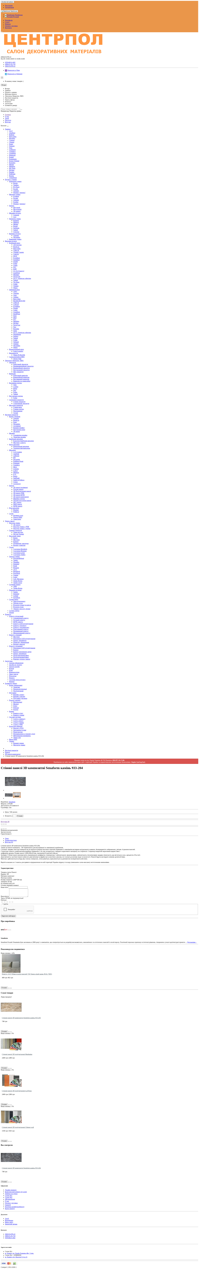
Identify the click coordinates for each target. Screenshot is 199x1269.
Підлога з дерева (11, 179)
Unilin (15, 284)
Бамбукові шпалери (16, 439)
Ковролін (12, 374)
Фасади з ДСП (18, 728)
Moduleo (16, 275)
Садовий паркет (15, 584)
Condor (15, 387)
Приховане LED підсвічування (24, 648)
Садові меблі (13, 599)
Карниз (15, 541)
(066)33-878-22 (10, 1234)
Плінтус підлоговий (16, 616)
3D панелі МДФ (19, 495)
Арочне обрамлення (16, 663)
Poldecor (16, 512)
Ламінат (8, 129)
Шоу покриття (18, 372)
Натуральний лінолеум (21, 370)
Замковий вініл (14, 290)
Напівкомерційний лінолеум (23, 366)
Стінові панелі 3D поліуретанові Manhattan (17, 1054)
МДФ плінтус (18, 622)
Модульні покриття (16, 405)
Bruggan (16, 568)
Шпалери (12, 450)
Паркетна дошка (15, 219)
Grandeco (12, 151)
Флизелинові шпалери (21, 446)
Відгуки (8, 122)
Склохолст (17, 484)
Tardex (15, 560)
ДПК (15, 586)
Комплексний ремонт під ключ (16, 1192)
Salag (15, 331)
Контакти (8, 28)
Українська (18, 15)
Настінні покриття (11, 415)
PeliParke (12, 174)
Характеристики (11, 840)
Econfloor (16, 258)
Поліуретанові (18, 691)
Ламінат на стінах (11, 1194)
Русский (16, 17)
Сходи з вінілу (18, 721)
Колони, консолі (19, 644)
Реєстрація (8, 5)
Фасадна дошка (14, 523)
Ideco (15, 467)
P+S (14, 474)
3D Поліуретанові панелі (22, 491)
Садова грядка (14, 611)
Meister (11, 164)
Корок (15, 538)
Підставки (12, 693)
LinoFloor (16, 273)
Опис (7, 838)
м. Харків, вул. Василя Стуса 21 (16, 1257)
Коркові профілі (18, 428)
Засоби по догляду (15, 665)
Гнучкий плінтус (19, 620)
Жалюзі (16, 704)
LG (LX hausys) (18, 271)
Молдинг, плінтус (19, 443)
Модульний (17, 209)
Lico (14, 217)
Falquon (12, 146)
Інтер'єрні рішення (15, 726)
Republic (16, 329)
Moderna (12, 166)
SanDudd (16, 478)
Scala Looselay (18, 351)
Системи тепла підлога (17, 680)
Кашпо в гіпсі (18, 713)
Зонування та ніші (19, 730)
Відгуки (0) (9, 842)
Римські (16, 708)
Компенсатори (14, 672)
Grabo (15, 265)
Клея (11, 670)
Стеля (11, 513)
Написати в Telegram (15, 74)
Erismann (16, 463)
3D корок (16, 431)
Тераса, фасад (10, 521)
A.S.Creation (17, 452)
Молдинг (16, 540)
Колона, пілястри (19, 545)
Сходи (11, 547)
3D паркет (17, 211)
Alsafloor (12, 133)
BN (14, 457)
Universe (16, 232)
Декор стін (17, 737)
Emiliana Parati (18, 461)
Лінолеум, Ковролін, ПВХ (14, 360)
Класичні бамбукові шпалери (23, 441)
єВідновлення (10, 1199)
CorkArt (16, 254)
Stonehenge (17, 334)
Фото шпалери (14, 444)
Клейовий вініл (14, 243)
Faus (10, 148)
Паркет (11, 206)
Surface (15, 336)
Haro (15, 316)
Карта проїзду (10, 1208)
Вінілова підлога (11, 241)
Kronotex (12, 163)
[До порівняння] (11, 1068)
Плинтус (8, 614)
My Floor (12, 168)
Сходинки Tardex (19, 555)
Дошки (11, 741)
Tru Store (16, 282)
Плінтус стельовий (15, 646)
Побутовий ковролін (20, 375)
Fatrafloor (16, 260)
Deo (14, 390)
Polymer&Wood (18, 558)
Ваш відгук (5, 896)
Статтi (7, 22)
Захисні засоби (14, 667)
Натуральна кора (19, 429)
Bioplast (16, 510)
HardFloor (16, 314)
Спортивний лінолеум (21, 403)
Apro (15, 295)
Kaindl (11, 157)
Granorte (16, 215)
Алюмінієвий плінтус (21, 618)
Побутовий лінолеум (20, 364)
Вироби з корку (18, 695)
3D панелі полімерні (20, 487)
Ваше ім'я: (4, 887)
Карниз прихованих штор (22, 652)
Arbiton (15, 297)
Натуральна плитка (16, 396)
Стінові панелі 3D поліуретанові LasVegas (17, 1091)
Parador (11, 172)
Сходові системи (15, 717)
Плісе (15, 706)
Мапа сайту (9, 1222)
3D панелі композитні (21, 497)
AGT (11, 131)
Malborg (16, 222)
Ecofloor (16, 196)
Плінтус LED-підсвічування (23, 624)
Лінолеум (12, 362)
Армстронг (17, 519)
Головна (8, 115)
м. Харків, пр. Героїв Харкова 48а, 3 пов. (19, 1253)
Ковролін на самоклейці (21, 381)
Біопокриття (13, 353)
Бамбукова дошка (15, 239)
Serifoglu (16, 228)
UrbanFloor (13, 178)
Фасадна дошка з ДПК (21, 527)
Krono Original (14, 161)
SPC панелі (17, 502)
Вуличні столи (18, 607)
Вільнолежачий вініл (16, 349)
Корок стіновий (14, 416)
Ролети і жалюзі (14, 700)
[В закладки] (9, 1068)
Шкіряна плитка (19, 499)
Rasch (15, 476)
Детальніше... (192, 942)
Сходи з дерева (18, 723)
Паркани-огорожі (15, 590)
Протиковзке (17, 411)
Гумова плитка (18, 409)
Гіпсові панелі (18, 489)
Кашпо (11, 711)
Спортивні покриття (16, 400)
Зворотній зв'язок (11, 1224)
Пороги (12, 678)
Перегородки (18, 732)
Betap (15, 388)
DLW (15, 256)
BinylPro (12, 138)
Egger (11, 144)
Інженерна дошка (15, 181)
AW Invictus (17, 245)
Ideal (14, 318)
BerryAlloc (12, 136)
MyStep (11, 170)
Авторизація (9, 7)
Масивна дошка (14, 194)
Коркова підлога (15, 234)
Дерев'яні (16, 687)
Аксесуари (9, 661)
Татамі (15, 413)
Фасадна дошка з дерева (21, 528)
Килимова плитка (15, 383)
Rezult (15, 183)
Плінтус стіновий (15, 635)
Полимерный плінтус (21, 631)
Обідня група (18, 603)
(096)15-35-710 (10, 1236)
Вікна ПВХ (13, 739)
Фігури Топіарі (18, 534)
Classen (11, 142)
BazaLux (16, 247)
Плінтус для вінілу (19, 625)
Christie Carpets (18, 252)
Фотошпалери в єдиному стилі (24, 734)
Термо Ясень (17, 581)
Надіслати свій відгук (8, 916)
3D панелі (16, 525)
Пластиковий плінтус (21, 629)
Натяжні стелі (18, 515)
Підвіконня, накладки (21, 543)
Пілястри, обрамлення (21, 642)
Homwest (12, 155)
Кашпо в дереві (18, 715)
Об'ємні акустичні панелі (22, 500)
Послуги (8, 120)
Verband (16, 342)
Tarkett (15, 230)
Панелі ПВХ (17, 517)
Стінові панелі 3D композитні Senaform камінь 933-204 (21, 1168)
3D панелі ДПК (18, 493)
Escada (15, 189)
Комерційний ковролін (21, 377)
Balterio (11, 135)
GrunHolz (12, 153)
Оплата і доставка (11, 26)
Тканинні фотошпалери (21, 448)
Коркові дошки (18, 743)
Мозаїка (12, 433)
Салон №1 (8, 1195)
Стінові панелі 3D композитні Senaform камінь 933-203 (21, 1018)
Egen (15, 422)
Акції (7, 118)
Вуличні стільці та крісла (22, 605)
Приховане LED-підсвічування (24, 639)
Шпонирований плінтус (21, 633)
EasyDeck (16, 573)
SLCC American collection (22, 278)
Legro (15, 577)
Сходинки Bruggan (20, 551)
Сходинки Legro (19, 553)
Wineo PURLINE (19, 355)
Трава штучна (18, 532)
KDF (15, 269)
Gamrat (15, 575)
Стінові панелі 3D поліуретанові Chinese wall (18, 1127)
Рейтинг (4, 900)
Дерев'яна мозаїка (19, 437)
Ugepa (15, 482)
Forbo (15, 263)
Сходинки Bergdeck (20, 549)
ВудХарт (16, 187)
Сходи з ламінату (19, 719)
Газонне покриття (15, 530)
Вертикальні (17, 702)
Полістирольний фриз (21, 655)
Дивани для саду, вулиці (21, 609)
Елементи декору (11, 683)
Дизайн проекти (10, 1190)
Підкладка (12, 676)
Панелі (11, 485)
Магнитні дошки (19, 745)
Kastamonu (13, 159)
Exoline (15, 202)
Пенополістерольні (20, 689)
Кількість (8, 816)
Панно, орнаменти (19, 640)
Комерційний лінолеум (21, 368)
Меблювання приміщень (22, 736)
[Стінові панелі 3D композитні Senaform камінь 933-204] (15, 790)
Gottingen (12, 150)
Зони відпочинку (19, 601)
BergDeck (16, 571)
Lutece (15, 471)
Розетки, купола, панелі (21, 659)
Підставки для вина (20, 698)
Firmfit (15, 262)
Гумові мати (17, 407)
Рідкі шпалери (14, 508)
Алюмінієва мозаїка (20, 435)
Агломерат (17, 426)
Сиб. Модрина (18, 579)
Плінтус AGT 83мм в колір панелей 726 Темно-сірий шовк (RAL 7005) (27, 974)
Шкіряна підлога (15, 213)
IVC (14, 267)
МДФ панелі (17, 506)
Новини (8, 24)
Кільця (11, 668)
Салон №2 (8, 1197)
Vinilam (15, 286)
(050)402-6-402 (10, 1238)
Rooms (11, 176)
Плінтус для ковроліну (21, 627)
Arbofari (16, 191)
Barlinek (16, 220)
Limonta (16, 469)
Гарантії (8, 1205)
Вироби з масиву (19, 696)
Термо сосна (17, 583)
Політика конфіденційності (14, 1207)
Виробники (9, 1220)
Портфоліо (9, 20)
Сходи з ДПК (18, 724)
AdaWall (16, 454)
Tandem (16, 185)
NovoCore (16, 276)
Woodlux (16, 562)
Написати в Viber (14, 70)
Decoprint (16, 459)
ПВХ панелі (17, 504)
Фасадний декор (15, 536)
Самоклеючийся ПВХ (17, 357)
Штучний (16, 207)
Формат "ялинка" (19, 192)
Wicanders (16, 237)
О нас (7, 116)
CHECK (16, 250)
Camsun (12, 140)
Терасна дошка (14, 556)
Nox (14, 327)
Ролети (15, 709)
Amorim (16, 235)
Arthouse (16, 456)
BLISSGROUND (19, 301)
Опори (11, 612)
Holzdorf (16, 564)
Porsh (15, 566)
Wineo (15, 288)
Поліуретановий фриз (21, 657)
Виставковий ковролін (21, 379)
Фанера (11, 681)
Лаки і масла (13, 674)
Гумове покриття (19, 402)
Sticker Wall (17, 359)
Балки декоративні (15, 685)
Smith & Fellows (18, 480)
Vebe (15, 385)
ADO (15, 291)
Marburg (16, 472)
